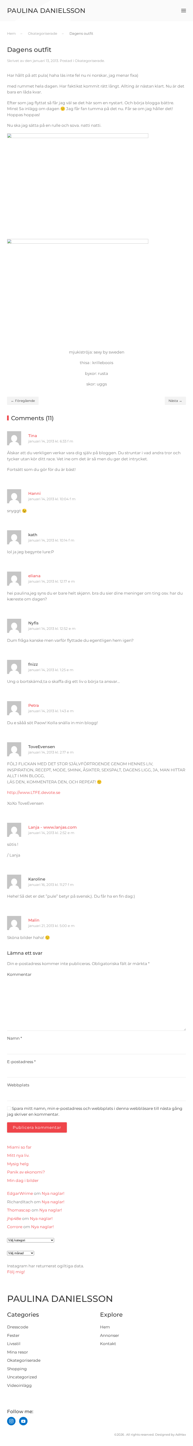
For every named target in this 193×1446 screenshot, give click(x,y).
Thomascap (19, 1210)
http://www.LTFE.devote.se (33, 792)
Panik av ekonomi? (26, 1172)
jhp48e (14, 1218)
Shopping (17, 1368)
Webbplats (18, 1085)
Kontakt (108, 1343)
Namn (14, 1038)
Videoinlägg (19, 1385)
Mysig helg (18, 1163)
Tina (32, 435)
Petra (33, 705)
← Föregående (23, 401)
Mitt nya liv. (18, 1155)
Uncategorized (22, 1377)
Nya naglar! (53, 1193)
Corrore (14, 1226)
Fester (13, 1335)
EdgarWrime (20, 1193)
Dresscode (17, 1327)
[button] (183, 10)
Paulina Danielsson (46, 11)
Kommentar (19, 974)
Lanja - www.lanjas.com (52, 827)
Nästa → (175, 401)
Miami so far (19, 1147)
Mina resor (17, 1352)
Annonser (109, 1335)
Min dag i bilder (23, 1180)
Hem (105, 1327)
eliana (34, 575)
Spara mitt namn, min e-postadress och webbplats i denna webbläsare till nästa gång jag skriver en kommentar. (94, 1111)
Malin (34, 920)
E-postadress (21, 1061)
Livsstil (13, 1343)
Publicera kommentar (37, 1127)
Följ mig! (16, 1271)
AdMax (180, 1434)
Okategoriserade (89, 60)
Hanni (34, 493)
